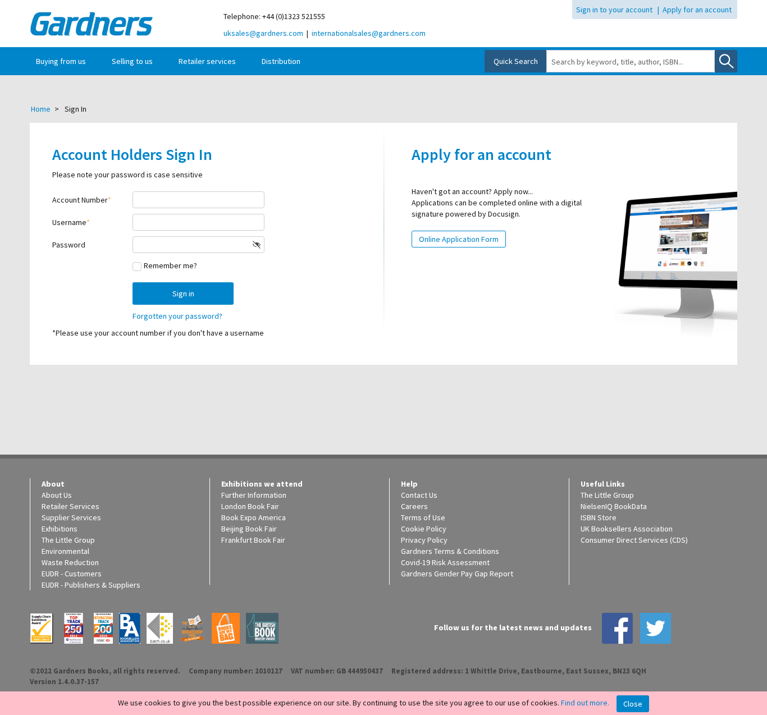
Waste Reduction (70, 562)
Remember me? (170, 265)
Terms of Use (423, 517)
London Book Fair (250, 506)
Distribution (281, 61)
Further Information (253, 495)
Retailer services (207, 61)
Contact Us (419, 495)
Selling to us (132, 61)
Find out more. (585, 703)
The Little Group (68, 540)
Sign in (183, 293)
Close (632, 704)
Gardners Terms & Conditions (450, 551)
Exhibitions (59, 529)
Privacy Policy (424, 540)
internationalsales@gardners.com (369, 33)
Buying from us (61, 61)
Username (69, 222)
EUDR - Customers (72, 574)
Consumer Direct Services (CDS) (634, 540)
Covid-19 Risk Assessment (445, 562)
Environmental (65, 551)
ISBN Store (599, 517)
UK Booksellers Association (627, 529)
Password (68, 245)
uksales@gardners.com (263, 33)
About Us (57, 495)
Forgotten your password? (177, 316)
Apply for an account (697, 9)
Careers (414, 506)
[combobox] (630, 62)
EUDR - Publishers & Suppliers (91, 585)
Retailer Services (70, 506)
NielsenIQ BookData (614, 506)
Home (41, 109)
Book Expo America (253, 517)
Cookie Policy (423, 529)
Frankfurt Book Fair (253, 540)
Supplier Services (71, 517)
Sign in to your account (614, 9)
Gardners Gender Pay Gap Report (457, 574)
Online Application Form (459, 239)
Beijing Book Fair (249, 529)
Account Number (80, 200)
